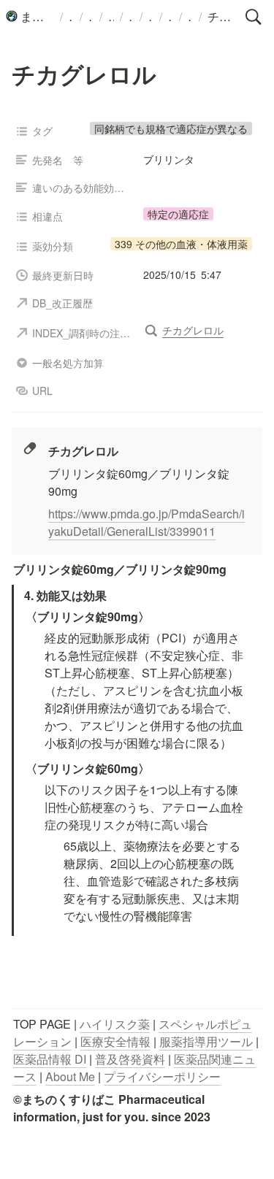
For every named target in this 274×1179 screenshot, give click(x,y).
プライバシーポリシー (162, 1076)
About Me (70, 1076)
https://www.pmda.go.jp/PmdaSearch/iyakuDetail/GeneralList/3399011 (146, 522)
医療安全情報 (115, 1041)
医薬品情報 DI (49, 1059)
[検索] (253, 16)
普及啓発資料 (130, 1059)
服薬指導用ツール (206, 1041)
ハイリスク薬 (115, 1023)
